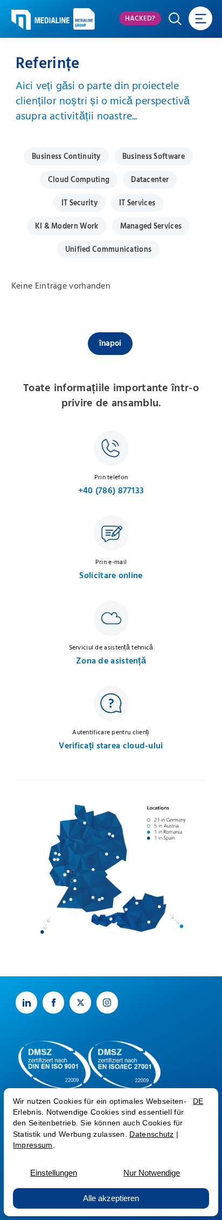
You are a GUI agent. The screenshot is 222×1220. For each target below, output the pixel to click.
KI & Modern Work (67, 226)
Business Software (153, 156)
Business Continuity (66, 156)
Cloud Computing (79, 180)
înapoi (110, 343)
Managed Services (151, 226)
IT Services (137, 203)
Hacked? (140, 18)
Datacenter (150, 180)
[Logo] (40, 20)
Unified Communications (108, 249)
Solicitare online (110, 576)
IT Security (79, 203)
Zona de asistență (111, 661)
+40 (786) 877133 (111, 491)
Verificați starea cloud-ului (111, 746)
